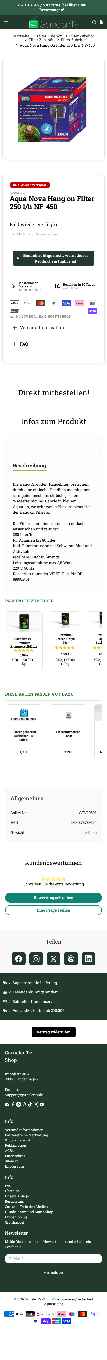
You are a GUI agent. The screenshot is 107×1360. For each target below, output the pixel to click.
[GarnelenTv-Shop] (53, 22)
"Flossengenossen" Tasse (68, 734)
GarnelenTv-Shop (37, 1299)
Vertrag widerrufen (54, 1031)
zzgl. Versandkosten (43, 234)
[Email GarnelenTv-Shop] (7, 1105)
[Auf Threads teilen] (71, 958)
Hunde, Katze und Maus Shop (29, 1211)
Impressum (14, 1166)
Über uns (12, 1190)
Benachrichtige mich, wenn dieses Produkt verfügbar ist (55, 258)
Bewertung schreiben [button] (53, 897)
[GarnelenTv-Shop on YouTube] (41, 1105)
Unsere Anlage (17, 1196)
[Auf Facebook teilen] (19, 958)
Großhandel (14, 1222)
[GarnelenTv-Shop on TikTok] (30, 1105)
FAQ (24, 344)
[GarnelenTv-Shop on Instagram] (18, 1105)
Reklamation (15, 1145)
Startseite (21, 36)
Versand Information (42, 327)
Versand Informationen (24, 1129)
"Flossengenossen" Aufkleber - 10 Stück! (23, 735)
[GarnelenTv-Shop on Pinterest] (24, 1105)
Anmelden (53, 1272)
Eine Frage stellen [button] (53, 910)
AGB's (9, 1150)
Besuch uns (14, 1201)
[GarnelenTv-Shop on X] (36, 1105)
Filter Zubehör (49, 36)
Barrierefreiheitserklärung (26, 1135)
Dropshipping (16, 1217)
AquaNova (18, 192)
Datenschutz (15, 1155)
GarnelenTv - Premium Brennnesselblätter (23, 642)
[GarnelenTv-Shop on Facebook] (13, 1105)
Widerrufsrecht (17, 1140)
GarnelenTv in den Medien (26, 1206)
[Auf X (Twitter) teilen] (53, 958)
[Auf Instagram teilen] (36, 958)
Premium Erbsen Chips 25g (65, 638)
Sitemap (11, 1161)
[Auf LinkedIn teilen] (88, 958)
